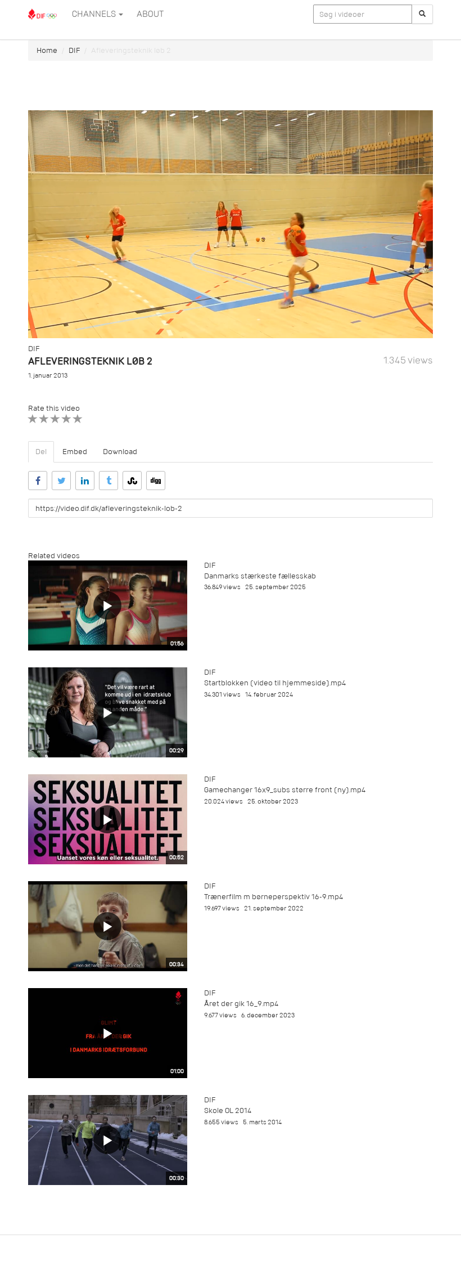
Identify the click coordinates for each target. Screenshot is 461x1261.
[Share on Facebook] (37, 480)
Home (47, 50)
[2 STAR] (44, 419)
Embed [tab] (74, 451)
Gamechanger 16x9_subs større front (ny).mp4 (284, 789)
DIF (74, 50)
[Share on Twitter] (61, 480)
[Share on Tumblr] (108, 480)
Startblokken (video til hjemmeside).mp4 (275, 682)
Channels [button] (94, 14)
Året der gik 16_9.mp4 (241, 1003)
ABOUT (150, 14)
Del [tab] (41, 451)
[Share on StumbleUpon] (132, 480)
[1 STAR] (33, 419)
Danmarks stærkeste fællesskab (260, 576)
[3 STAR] (55, 419)
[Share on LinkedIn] (84, 480)
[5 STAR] (78, 419)
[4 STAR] (66, 419)
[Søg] (422, 14)
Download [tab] (120, 451)
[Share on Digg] (155, 480)
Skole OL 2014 (227, 1110)
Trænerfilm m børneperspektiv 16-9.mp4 (273, 896)
